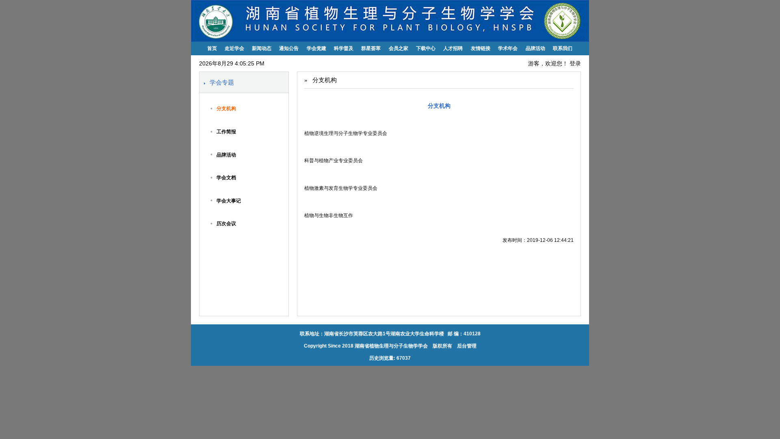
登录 (575, 63)
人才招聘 (453, 48)
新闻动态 (261, 48)
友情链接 (480, 48)
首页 (212, 48)
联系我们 (562, 48)
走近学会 (234, 48)
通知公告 (289, 48)
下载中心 (426, 48)
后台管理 (466, 346)
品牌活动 (535, 48)
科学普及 (343, 48)
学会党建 (316, 48)
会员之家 (398, 48)
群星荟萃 (371, 48)
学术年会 (508, 48)
